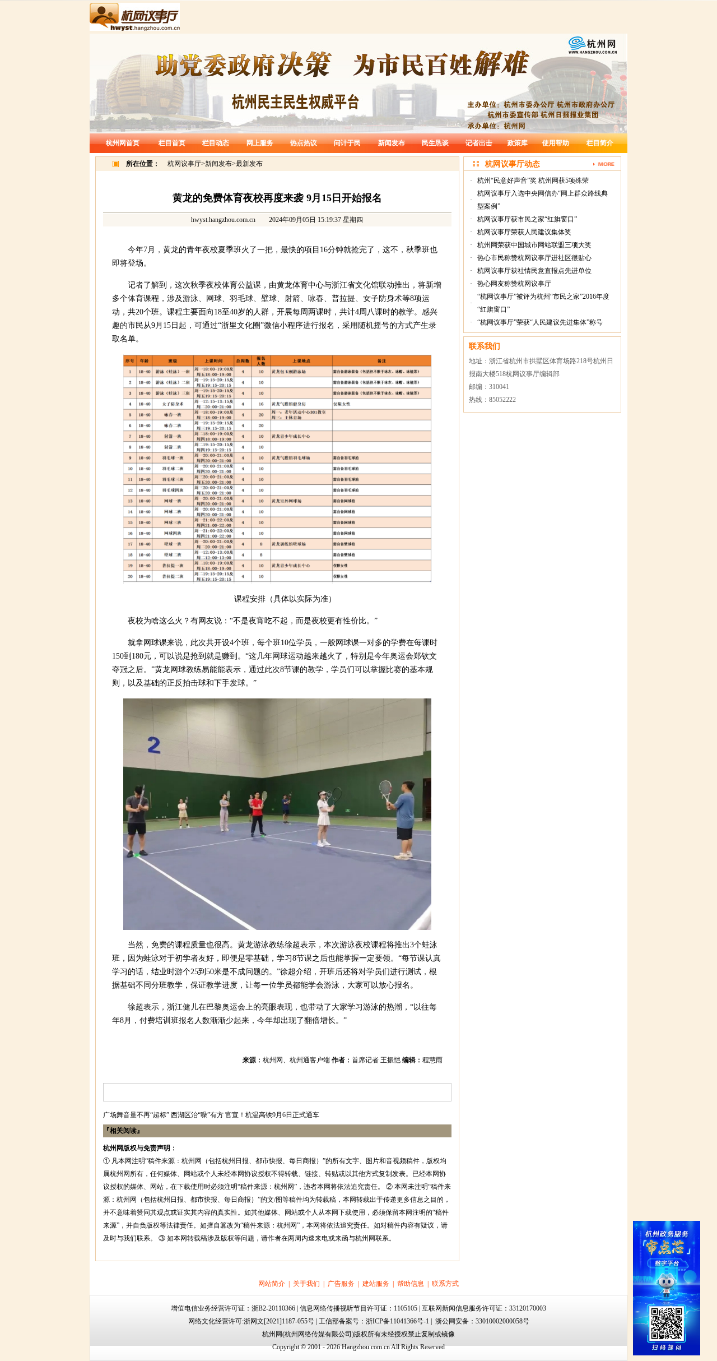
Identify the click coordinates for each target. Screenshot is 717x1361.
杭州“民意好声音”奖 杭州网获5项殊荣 (533, 180)
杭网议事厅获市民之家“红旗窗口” (527, 219)
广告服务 (341, 1284)
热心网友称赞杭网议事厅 (514, 284)
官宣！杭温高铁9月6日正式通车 (272, 1115)
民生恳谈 (435, 143)
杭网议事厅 (184, 164)
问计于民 (347, 143)
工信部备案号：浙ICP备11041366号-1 (374, 1321)
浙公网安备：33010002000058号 (482, 1321)
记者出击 (478, 143)
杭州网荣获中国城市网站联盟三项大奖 (534, 245)
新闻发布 (391, 143)
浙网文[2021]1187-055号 (279, 1321)
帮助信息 (410, 1284)
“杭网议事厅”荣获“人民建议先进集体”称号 (540, 322)
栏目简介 (599, 143)
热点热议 (303, 143)
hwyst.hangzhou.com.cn (223, 220)
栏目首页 (172, 143)
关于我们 (306, 1284)
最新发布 (249, 164)
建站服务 (375, 1284)
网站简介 (271, 1284)
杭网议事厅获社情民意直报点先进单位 (534, 271)
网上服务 (259, 143)
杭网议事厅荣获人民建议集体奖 (524, 232)
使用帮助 (555, 143)
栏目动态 (215, 143)
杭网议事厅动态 (512, 164)
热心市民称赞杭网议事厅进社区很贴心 (534, 258)
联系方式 (445, 1284)
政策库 (518, 143)
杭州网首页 (122, 143)
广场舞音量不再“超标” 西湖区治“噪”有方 (163, 1115)
